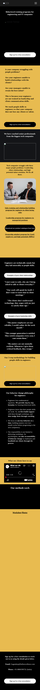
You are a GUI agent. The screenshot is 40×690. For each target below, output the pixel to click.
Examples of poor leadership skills (20, 316)
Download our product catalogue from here (20, 228)
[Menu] (36, 3)
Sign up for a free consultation (20, 55)
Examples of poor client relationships (20, 275)
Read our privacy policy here (20, 689)
